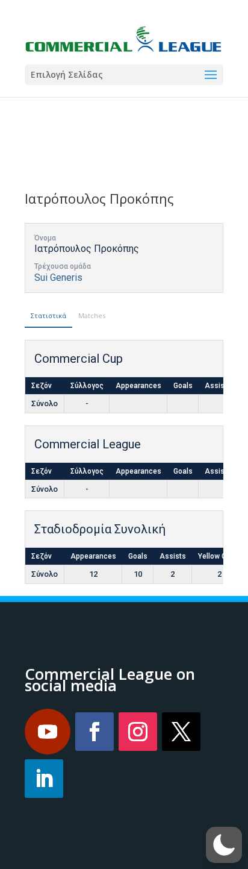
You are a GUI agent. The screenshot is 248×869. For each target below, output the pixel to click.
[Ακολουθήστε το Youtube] (47, 731)
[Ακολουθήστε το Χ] (181, 731)
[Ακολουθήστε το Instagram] (138, 731)
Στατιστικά (48, 315)
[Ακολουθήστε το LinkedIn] (44, 778)
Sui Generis (58, 277)
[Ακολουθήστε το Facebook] (94, 731)
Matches (91, 315)
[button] (224, 845)
